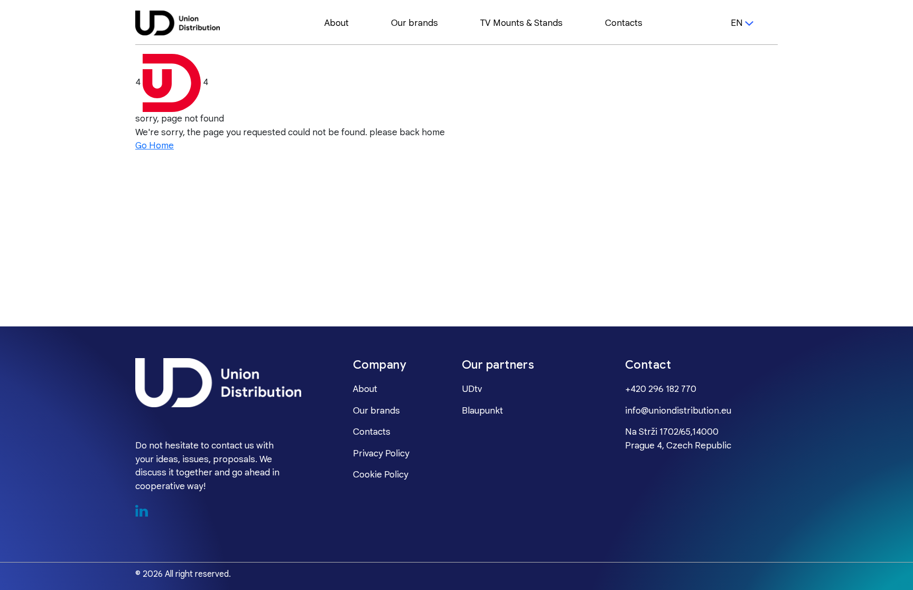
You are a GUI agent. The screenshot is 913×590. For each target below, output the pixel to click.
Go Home (154, 145)
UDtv (472, 389)
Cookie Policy (380, 475)
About (336, 23)
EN (737, 23)
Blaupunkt (482, 411)
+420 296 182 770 (660, 389)
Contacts (623, 23)
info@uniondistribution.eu (678, 411)
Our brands (414, 23)
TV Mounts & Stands (521, 23)
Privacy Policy (381, 453)
